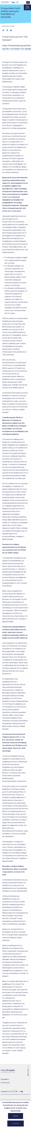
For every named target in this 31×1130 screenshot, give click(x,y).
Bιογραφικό (5, 1079)
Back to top (28, 1072)
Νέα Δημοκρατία (17, 2)
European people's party (12, 2)
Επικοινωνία (5, 1083)
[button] (3, 30)
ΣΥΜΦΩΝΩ (15, 1116)
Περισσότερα (16, 1111)
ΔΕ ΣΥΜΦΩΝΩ (15, 1123)
